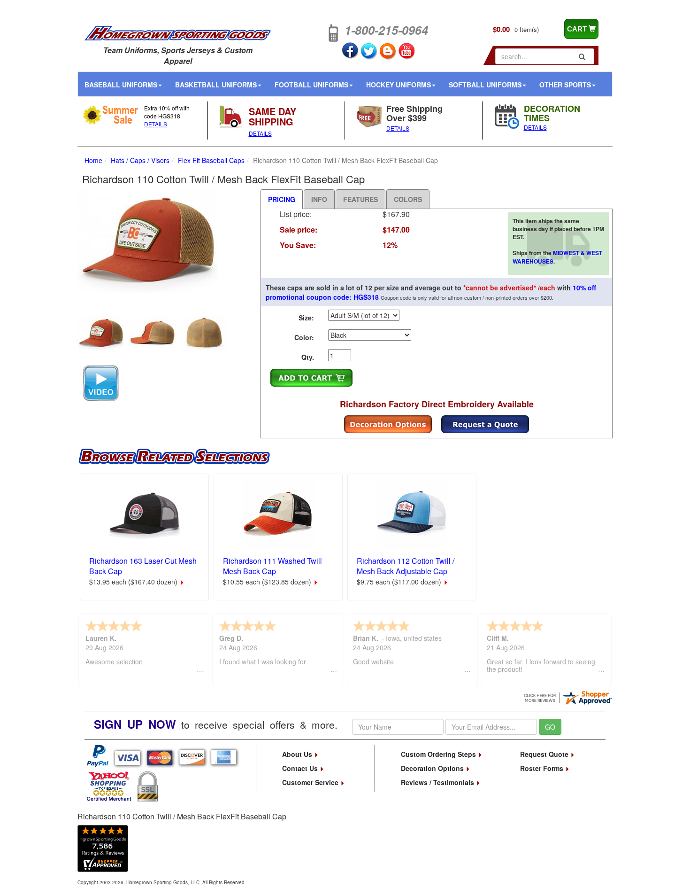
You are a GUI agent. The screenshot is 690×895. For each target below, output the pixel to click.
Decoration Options (433, 768)
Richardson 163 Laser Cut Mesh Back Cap (143, 566)
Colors (408, 199)
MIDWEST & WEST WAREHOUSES (557, 257)
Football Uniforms (311, 84)
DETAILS (155, 124)
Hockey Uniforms (398, 84)
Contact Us (301, 768)
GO (550, 727)
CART (578, 29)
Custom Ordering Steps (439, 754)
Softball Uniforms (485, 84)
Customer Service (311, 782)
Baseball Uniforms (120, 84)
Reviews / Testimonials (438, 782)
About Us (298, 754)
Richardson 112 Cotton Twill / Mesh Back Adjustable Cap (405, 566)
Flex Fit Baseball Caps (211, 160)
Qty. (307, 357)
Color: (304, 337)
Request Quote (545, 754)
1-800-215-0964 (386, 30)
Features (360, 199)
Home (93, 160)
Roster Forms (542, 768)
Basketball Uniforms (216, 84)
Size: (306, 317)
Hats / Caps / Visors (140, 160)
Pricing (281, 199)
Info (319, 199)
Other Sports (565, 84)
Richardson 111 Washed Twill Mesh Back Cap (272, 566)
